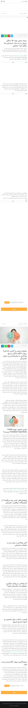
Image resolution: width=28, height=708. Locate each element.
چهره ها (20, 35)
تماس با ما (11, 705)
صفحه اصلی (16, 705)
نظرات (14, 309)
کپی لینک (7, 302)
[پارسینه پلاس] (24, 1)
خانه (25, 13)
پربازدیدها (21, 13)
